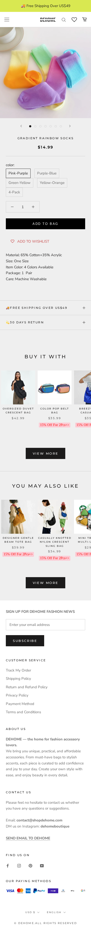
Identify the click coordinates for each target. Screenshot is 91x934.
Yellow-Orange (52, 182)
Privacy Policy (17, 695)
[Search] (64, 19)
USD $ (30, 912)
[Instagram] (19, 865)
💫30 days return (25, 322)
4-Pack (14, 192)
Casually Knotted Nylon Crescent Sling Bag (54, 542)
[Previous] (21, 126)
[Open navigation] (6, 20)
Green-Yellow (19, 182)
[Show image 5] (51, 126)
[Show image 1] (30, 126)
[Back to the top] (81, 696)
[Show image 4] (45, 126)
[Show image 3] (40, 126)
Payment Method (20, 703)
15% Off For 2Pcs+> (54, 425)
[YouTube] (42, 865)
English (54, 912)
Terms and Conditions (23, 712)
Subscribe (25, 641)
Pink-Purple (18, 173)
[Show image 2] (35, 126)
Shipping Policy (18, 678)
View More (45, 453)
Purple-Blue (47, 173)
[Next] (70, 126)
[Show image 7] (61, 126)
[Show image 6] (56, 126)
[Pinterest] (30, 865)
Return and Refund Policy (27, 687)
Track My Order (18, 670)
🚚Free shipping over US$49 (36, 308)
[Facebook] (7, 865)
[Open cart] (84, 19)
